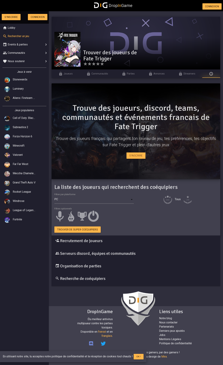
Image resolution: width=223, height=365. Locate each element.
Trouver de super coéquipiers (77, 229)
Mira (164, 356)
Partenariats (166, 326)
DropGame (120, 5)
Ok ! (138, 356)
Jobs (162, 335)
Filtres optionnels (63, 208)
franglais (107, 335)
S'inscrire (11, 17)
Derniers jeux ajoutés (172, 330)
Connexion (212, 6)
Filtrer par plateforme (64, 194)
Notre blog (165, 318)
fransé (102, 331)
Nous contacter (168, 322)
